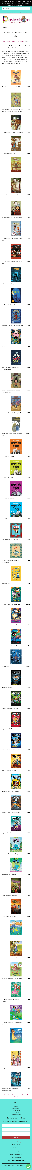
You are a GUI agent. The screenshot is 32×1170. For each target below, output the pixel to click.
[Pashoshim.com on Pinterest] (17, 1142)
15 (28, 1094)
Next (15, 1096)
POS (15, 1165)
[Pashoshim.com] (16, 20)
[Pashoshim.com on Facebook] (12, 1142)
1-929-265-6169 (8, 12)
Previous (8, 1094)
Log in (13, 12)
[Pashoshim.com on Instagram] (20, 1142)
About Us (16, 1106)
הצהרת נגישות (16, 1112)
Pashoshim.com (11, 1165)
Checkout (24, 12)
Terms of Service (16, 1110)
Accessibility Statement (16, 1114)
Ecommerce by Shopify (23, 1165)
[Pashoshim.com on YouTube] (15, 1142)
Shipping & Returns (16, 1108)
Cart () (19, 12)
